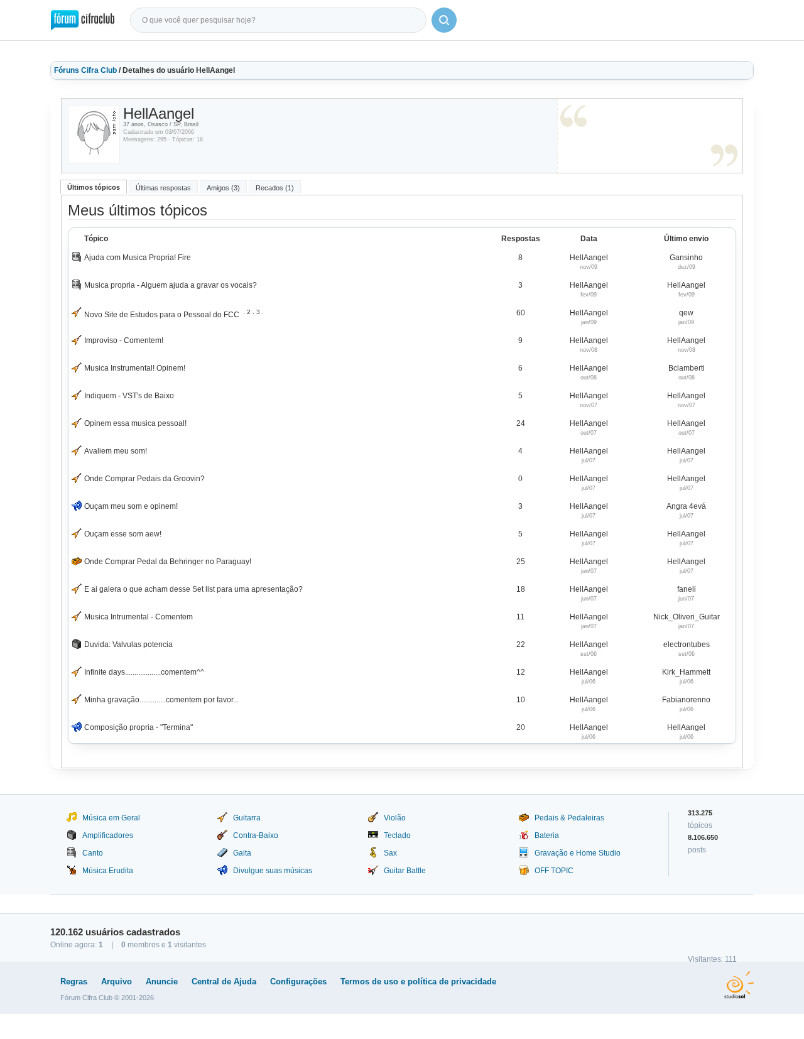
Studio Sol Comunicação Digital (739, 985)
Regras (73, 981)
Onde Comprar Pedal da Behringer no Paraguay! (167, 561)
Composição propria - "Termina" (138, 727)
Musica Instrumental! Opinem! (134, 368)
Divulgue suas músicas (272, 870)
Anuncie (162, 981)
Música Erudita (107, 870)
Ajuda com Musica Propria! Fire (137, 257)
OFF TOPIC (554, 870)
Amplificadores (107, 835)
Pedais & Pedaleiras (569, 817)
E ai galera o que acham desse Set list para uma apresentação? (193, 589)
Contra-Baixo (255, 835)
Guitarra (247, 817)
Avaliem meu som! (115, 451)
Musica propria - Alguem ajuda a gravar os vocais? (170, 285)
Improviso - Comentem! (123, 340)
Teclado (397, 835)
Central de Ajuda (224, 981)
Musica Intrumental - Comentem (138, 616)
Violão (395, 817)
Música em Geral (111, 817)
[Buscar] (444, 20)
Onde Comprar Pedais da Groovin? (144, 478)
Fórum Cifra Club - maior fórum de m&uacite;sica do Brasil (82, 20)
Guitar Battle (405, 870)
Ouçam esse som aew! (122, 534)
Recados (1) (275, 188)
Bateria (547, 835)
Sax (390, 853)
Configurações (298, 981)
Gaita (242, 853)
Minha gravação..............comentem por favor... (161, 699)
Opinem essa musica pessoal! (135, 423)
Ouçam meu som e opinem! (131, 506)
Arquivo (116, 981)
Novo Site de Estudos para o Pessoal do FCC (161, 314)
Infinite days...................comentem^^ (144, 672)
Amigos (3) (223, 188)
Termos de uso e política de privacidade (418, 981)
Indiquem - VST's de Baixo (129, 395)
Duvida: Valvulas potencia (128, 644)
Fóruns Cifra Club (85, 70)
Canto (92, 853)
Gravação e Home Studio (578, 853)
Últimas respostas (163, 188)
